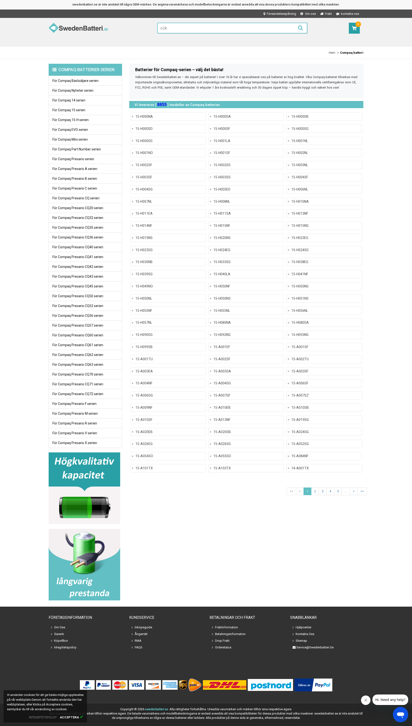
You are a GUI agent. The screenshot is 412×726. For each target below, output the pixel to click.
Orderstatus (223, 647)
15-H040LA (221, 274)
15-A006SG (144, 395)
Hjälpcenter (303, 627)
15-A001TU (144, 359)
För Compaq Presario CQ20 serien (77, 208)
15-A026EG (144, 444)
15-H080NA (222, 322)
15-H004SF (299, 177)
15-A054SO (144, 456)
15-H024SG (300, 250)
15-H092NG (222, 335)
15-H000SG (300, 129)
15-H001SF (221, 153)
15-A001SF (299, 347)
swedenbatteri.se (156, 709)
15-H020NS (222, 238)
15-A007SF (221, 395)
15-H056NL (299, 311)
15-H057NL (143, 322)
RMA (138, 640)
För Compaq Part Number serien (76, 149)
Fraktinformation (226, 627)
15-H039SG (144, 274)
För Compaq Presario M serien (75, 413)
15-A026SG (222, 444)
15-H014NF (143, 226)
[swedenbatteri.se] (78, 28)
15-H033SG (222, 262)
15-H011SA (222, 213)
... (346, 491)
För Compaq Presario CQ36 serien (77, 237)
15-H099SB (144, 347)
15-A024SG (300, 432)
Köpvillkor (61, 640)
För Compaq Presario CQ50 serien (77, 296)
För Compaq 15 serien (68, 110)
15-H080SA (300, 322)
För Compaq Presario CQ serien (75, 198)
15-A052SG (300, 444)
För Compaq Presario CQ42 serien (77, 267)
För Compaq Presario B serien (74, 178)
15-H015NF (221, 226)
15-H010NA (300, 201)
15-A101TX (144, 468)
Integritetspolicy (65, 647)
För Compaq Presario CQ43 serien (77, 276)
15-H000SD (144, 129)
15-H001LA (221, 141)
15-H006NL (299, 189)
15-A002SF (221, 359)
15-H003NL (299, 165)
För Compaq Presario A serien (74, 169)
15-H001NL (299, 141)
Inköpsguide (143, 627)
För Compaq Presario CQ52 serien (77, 306)
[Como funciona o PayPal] (313, 685)
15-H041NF (299, 274)
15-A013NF (221, 420)
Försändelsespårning (281, 14)
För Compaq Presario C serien (74, 188)
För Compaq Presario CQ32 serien (77, 218)
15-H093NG (300, 335)
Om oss (310, 14)
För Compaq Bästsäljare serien (75, 81)
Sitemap (301, 640)
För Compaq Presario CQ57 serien (77, 325)
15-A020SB (222, 432)
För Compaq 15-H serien (70, 120)
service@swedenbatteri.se (315, 647)
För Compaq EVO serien (70, 130)
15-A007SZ (300, 395)
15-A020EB (144, 432)
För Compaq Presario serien (73, 159)
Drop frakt (222, 640)
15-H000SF (221, 129)
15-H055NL (221, 311)
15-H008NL (221, 201)
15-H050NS (222, 298)
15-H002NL (299, 153)
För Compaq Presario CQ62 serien (77, 355)
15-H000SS (144, 141)
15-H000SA (222, 116)
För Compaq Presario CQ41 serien (77, 257)
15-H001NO (144, 153)
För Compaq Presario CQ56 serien (77, 316)
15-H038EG (299, 262)
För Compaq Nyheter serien (72, 90)
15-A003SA (222, 371)
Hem (332, 52)
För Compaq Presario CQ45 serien (77, 286)
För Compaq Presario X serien (74, 443)
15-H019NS (144, 238)
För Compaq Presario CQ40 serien (77, 247)
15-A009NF (143, 407)
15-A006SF (299, 383)
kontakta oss (350, 14)
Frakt (328, 14)
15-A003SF (299, 371)
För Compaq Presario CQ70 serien (77, 374)
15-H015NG (300, 226)
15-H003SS (222, 177)
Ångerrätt (141, 634)
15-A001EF (221, 347)
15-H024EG (221, 250)
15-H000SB (300, 116)
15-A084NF (299, 456)
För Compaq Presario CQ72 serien (77, 394)
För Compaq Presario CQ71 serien (77, 384)
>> (362, 491)
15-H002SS (222, 165)
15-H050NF (221, 286)
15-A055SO (222, 456)
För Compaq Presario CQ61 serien (77, 345)
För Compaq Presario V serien (74, 433)
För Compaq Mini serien (70, 139)
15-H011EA (144, 213)
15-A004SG (222, 383)
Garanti (59, 634)
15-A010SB (300, 407)
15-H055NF (143, 311)
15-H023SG (144, 250)
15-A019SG (300, 420)
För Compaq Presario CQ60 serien (77, 335)
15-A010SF (143, 420)
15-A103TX (222, 468)
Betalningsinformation (230, 634)
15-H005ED (221, 189)
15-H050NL (143, 298)
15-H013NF (299, 213)
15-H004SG (144, 189)
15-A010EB (222, 407)
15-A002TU (300, 359)
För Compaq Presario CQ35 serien (77, 227)
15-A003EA (144, 371)
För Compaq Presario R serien (74, 423)
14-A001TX (300, 468)
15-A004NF (143, 383)
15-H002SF (143, 165)
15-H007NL (143, 201)
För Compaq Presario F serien (74, 404)
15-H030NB (144, 262)
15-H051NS (300, 298)
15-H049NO (144, 286)
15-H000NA (144, 116)
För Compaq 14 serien (68, 100)
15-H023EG (299, 238)
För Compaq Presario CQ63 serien (77, 364)
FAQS (138, 647)
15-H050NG (300, 286)
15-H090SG (144, 335)
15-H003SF (143, 177)
